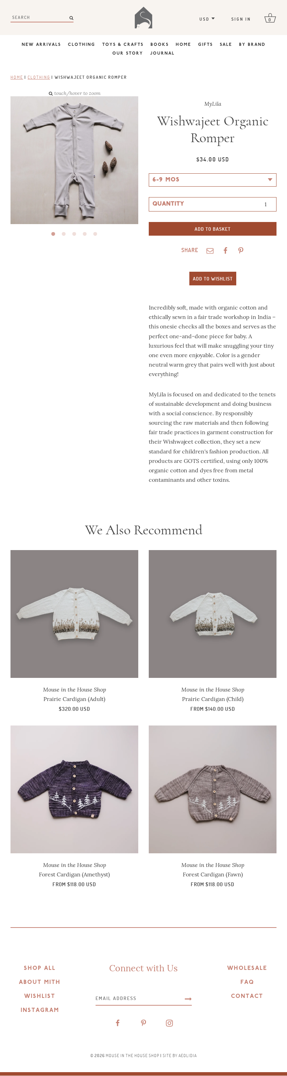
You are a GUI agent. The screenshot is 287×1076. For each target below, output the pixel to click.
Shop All (40, 968)
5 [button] (95, 234)
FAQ (247, 982)
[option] (69, 160)
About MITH (40, 982)
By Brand (252, 45)
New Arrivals (41, 45)
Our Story (127, 53)
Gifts (205, 45)
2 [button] (64, 234)
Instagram (40, 1010)
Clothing (81, 45)
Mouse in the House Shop (132, 1055)
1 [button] (53, 234)
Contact (247, 996)
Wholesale (247, 968)
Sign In (241, 19)
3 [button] (74, 234)
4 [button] (85, 234)
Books (159, 45)
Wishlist (39, 996)
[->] (188, 998)
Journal (162, 53)
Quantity (168, 204)
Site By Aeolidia (180, 1055)
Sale (226, 45)
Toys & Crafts (123, 45)
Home (183, 45)
